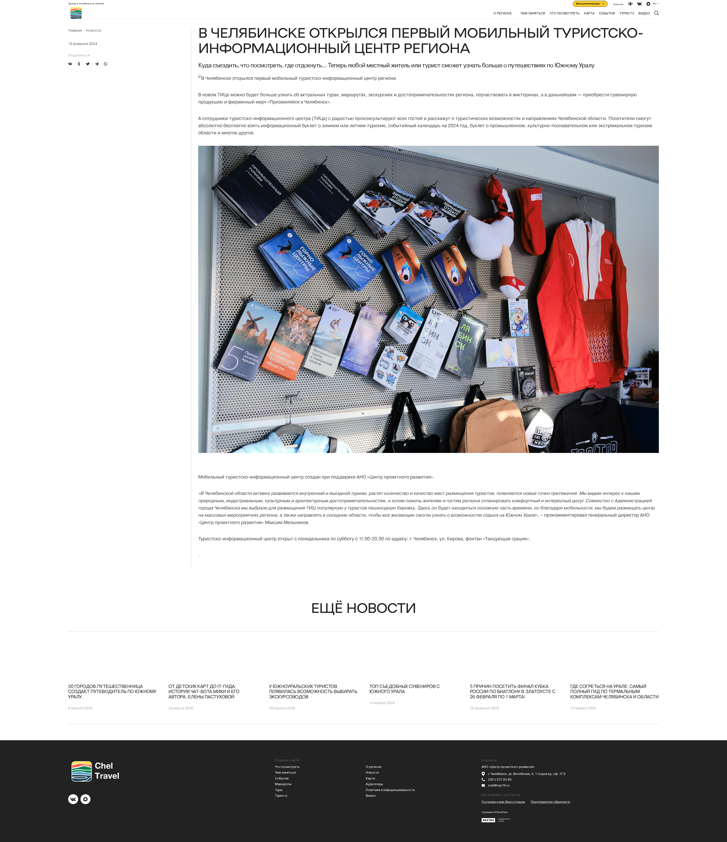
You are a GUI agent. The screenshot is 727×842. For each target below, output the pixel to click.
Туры (278, 790)
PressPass (501, 812)
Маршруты (283, 784)
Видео (371, 795)
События (282, 778)
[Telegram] (97, 64)
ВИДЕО (644, 13)
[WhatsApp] (106, 64)
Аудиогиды (374, 784)
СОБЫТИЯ (607, 13)
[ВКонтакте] (70, 64)
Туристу (281, 795)
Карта (370, 778)
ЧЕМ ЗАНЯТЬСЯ (533, 13)
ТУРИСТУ (626, 13)
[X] (88, 64)
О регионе (503, 13)
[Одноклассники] (79, 64)
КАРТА (589, 13)
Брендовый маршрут (588, 3)
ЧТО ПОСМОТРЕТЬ (565, 13)
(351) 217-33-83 (500, 779)
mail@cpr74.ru (498, 785)
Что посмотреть (287, 767)
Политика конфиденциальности (390, 790)
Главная (75, 30)
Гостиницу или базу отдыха (503, 802)
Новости (618, 4)
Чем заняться (285, 772)
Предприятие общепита (550, 802)
